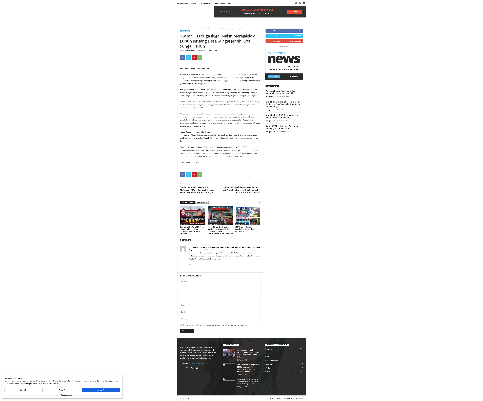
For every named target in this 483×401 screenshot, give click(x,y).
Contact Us (299, 398)
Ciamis (267, 357)
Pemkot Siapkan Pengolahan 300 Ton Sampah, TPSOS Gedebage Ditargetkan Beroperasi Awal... (248, 368)
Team (229, 3)
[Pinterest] (194, 57)
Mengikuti (297, 36)
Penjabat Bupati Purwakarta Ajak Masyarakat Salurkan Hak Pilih (281, 92)
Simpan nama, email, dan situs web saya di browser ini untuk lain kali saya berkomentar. (215, 325)
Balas (190, 264)
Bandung (268, 349)
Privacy (278, 398)
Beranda (182, 29)
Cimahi (267, 372)
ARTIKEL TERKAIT (187, 202)
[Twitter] (188, 57)
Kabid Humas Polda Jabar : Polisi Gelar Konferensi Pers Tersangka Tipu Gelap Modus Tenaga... (283, 104)
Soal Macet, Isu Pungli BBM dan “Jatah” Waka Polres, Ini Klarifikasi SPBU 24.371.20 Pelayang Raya (192, 230)
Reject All (62, 390)
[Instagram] (296, 3)
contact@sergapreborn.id (200, 363)
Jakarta (268, 353)
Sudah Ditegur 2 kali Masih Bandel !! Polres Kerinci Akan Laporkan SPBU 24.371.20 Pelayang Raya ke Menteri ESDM (220, 230)
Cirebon (268, 368)
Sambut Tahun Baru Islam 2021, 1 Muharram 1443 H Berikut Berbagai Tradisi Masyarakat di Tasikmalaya (197, 190)
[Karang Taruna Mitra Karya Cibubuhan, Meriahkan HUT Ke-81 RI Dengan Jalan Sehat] (229, 383)
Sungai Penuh (191, 29)
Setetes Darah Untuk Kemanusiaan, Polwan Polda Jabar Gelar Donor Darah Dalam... (248, 353)
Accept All (101, 390)
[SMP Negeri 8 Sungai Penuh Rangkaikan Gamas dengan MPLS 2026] (247, 215)
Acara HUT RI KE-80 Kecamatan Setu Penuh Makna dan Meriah (282, 116)
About (222, 3)
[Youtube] (303, 3)
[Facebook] (292, 3)
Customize (23, 390)
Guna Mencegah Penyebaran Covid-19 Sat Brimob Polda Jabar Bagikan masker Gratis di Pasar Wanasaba (241, 190)
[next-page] (259, 202)
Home (216, 3)
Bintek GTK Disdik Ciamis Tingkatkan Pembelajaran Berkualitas (282, 127)
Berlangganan (295, 41)
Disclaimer (270, 398)
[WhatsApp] (199, 57)
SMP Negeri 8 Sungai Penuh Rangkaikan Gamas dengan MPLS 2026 (245, 229)
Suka (299, 30)
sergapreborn (190, 50)
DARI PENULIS (202, 202)
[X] (299, 3)
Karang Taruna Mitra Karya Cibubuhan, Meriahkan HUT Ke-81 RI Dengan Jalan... (248, 381)
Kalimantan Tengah (272, 360)
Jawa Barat (269, 364)
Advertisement (288, 398)
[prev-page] (256, 202)
